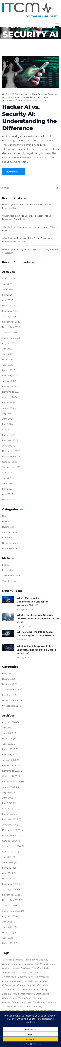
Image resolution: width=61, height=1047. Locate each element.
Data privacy (40, 989)
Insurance (51, 1002)
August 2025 (9, 343)
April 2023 (7, 494)
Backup (43, 959)
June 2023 (7, 483)
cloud (24, 972)
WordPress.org (10, 581)
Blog (4, 516)
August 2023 (9, 472)
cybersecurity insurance (14, 981)
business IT (26, 968)
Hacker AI (31, 97)
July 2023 (7, 478)
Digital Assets (9, 998)
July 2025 (7, 348)
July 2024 (7, 413)
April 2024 (7, 429)
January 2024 (9, 445)
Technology (8, 100)
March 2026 (8, 305)
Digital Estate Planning (30, 998)
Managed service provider (27, 1006)
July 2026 (7, 284)
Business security (11, 972)
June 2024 (7, 418)
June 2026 (7, 289)
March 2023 (8, 499)
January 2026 (9, 316)
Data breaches (25, 989)
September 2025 (11, 338)
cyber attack (26, 976)
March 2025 (8, 370)
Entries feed (8, 570)
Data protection (10, 993)
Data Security (43, 993)
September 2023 (11, 467)
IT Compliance (10, 543)
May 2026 (7, 294)
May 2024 (7, 424)
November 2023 (11, 456)
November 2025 (11, 327)
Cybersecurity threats (13, 985)
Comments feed (11, 575)
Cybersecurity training (37, 985)
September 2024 (11, 402)
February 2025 (10, 375)
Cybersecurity (21, 94)
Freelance (7, 537)
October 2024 (9, 397)
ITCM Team (23, 100)
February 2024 (10, 440)
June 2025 (7, 354)
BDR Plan (39, 964)
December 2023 (11, 451)
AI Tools (10, 959)
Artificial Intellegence (26, 959)
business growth (10, 968)
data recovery (27, 993)
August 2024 (9, 408)
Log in (5, 564)
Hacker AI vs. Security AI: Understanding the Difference (29, 117)
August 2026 (9, 278)
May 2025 (7, 359)
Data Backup (9, 989)
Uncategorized (10, 548)
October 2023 (9, 462)
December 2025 (11, 321)
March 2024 (8, 435)
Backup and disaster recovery (17, 964)
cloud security (36, 972)
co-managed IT (10, 976)
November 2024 (11, 391)
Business (42, 94)
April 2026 (7, 300)
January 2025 (9, 381)
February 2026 (10, 311)
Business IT (7, 94)
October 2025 (9, 332)
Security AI (42, 97)
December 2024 (11, 386)
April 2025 (7, 365)
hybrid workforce (35, 1002)
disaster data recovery (13, 1002)
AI (3, 959)
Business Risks (41, 968)
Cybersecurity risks (38, 981)
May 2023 (7, 488)
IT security (7, 1006)
